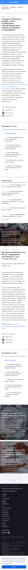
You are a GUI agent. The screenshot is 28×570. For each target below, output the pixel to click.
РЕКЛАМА (4, 522)
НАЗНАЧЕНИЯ (5, 512)
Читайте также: (10, 133)
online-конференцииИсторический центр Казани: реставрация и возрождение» (14, 86)
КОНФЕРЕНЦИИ (5, 526)
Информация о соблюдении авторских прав (12, 488)
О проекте (4, 494)
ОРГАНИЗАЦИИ (5, 514)
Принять (14, 566)
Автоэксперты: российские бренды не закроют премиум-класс (13, 326)
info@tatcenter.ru (6, 530)
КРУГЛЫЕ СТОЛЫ (6, 518)
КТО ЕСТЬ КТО (5, 510)
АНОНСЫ (4, 524)
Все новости (6, 219)
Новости (4, 16)
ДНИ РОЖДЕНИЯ (5, 516)
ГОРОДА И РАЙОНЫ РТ (7, 508)
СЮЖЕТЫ (4, 500)
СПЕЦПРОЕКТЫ (5, 520)
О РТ (3, 506)
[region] (14, 563)
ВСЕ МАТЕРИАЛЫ (6, 498)
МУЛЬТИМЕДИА (5, 503)
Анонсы (4, 5)
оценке (5, 287)
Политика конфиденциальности (9, 491)
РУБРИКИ (4, 502)
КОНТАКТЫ (4, 496)
